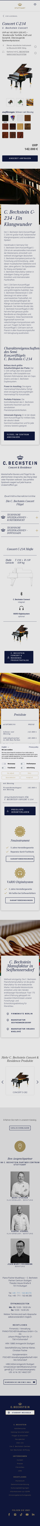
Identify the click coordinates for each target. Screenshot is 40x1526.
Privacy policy (33, 747)
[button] (5, 747)
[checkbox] (4, 764)
